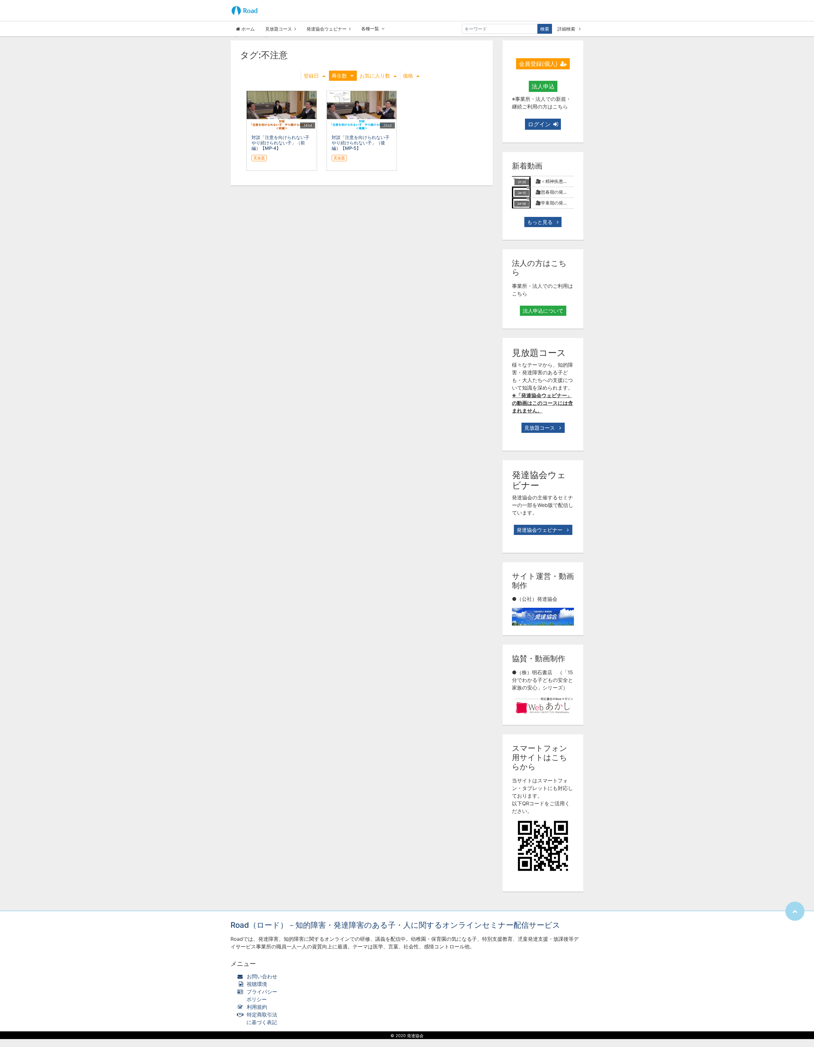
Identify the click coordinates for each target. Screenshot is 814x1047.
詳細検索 (566, 28)
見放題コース (278, 28)
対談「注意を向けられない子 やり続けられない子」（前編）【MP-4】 (283, 143)
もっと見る (540, 222)
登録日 (311, 76)
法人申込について (543, 311)
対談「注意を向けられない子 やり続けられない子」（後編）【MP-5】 (363, 143)
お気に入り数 (375, 76)
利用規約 (257, 1007)
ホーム (247, 28)
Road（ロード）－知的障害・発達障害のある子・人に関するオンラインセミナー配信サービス (395, 925)
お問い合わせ (262, 976)
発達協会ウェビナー (327, 28)
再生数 (339, 76)
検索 (544, 28)
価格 (408, 76)
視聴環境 (256, 984)
